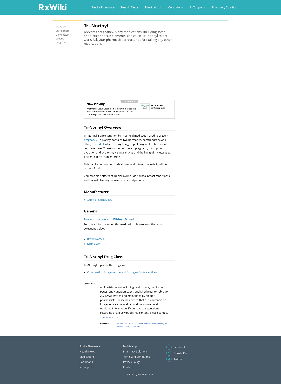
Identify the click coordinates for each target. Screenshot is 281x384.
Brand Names (95, 239)
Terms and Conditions (136, 356)
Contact (128, 367)
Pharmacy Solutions (225, 7)
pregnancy (90, 140)
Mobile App (130, 346)
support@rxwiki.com (109, 317)
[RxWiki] (53, 7)
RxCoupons (197, 7)
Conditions (175, 7)
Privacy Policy (131, 362)
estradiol (98, 144)
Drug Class (93, 244)
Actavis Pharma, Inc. (99, 200)
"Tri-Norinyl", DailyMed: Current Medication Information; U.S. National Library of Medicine (142, 325)
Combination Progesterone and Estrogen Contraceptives (122, 272)
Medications (153, 7)
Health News (130, 7)
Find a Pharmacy (103, 7)
